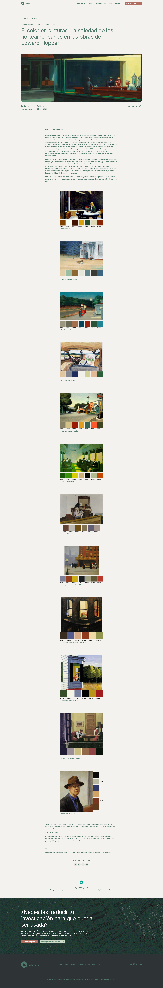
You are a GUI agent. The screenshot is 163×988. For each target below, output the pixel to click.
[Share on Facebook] (86, 864)
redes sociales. (105, 852)
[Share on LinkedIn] (79, 864)
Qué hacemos (80, 3)
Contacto (118, 3)
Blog (110, 3)
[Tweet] (83, 864)
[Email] (75, 864)
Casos (90, 3)
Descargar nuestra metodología (52, 942)
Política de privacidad (92, 979)
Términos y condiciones (108, 979)
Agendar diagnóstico (133, 3)
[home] (25, 3)
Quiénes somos (100, 3)
